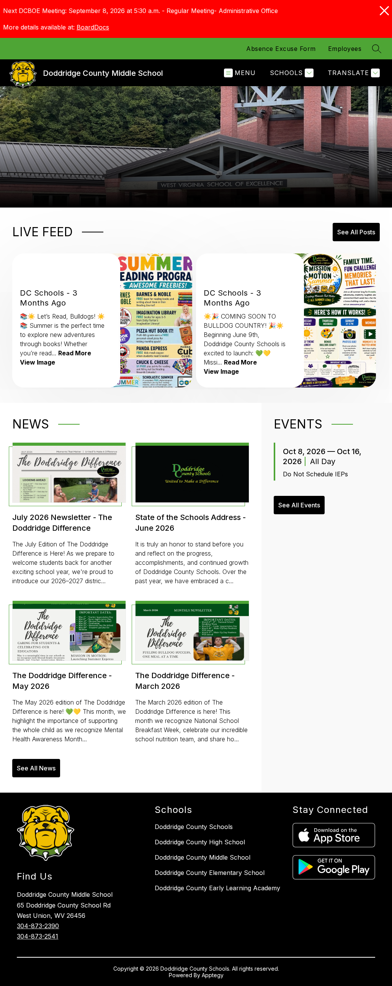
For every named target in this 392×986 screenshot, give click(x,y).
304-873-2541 (37, 936)
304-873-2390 (38, 926)
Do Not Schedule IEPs (315, 474)
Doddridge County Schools (194, 827)
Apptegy (213, 975)
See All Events (299, 505)
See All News (36, 768)
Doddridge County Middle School (202, 857)
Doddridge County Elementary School (210, 872)
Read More (74, 353)
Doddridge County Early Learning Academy (217, 888)
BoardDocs (93, 27)
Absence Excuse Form (281, 48)
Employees (345, 48)
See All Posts (356, 232)
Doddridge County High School (200, 842)
